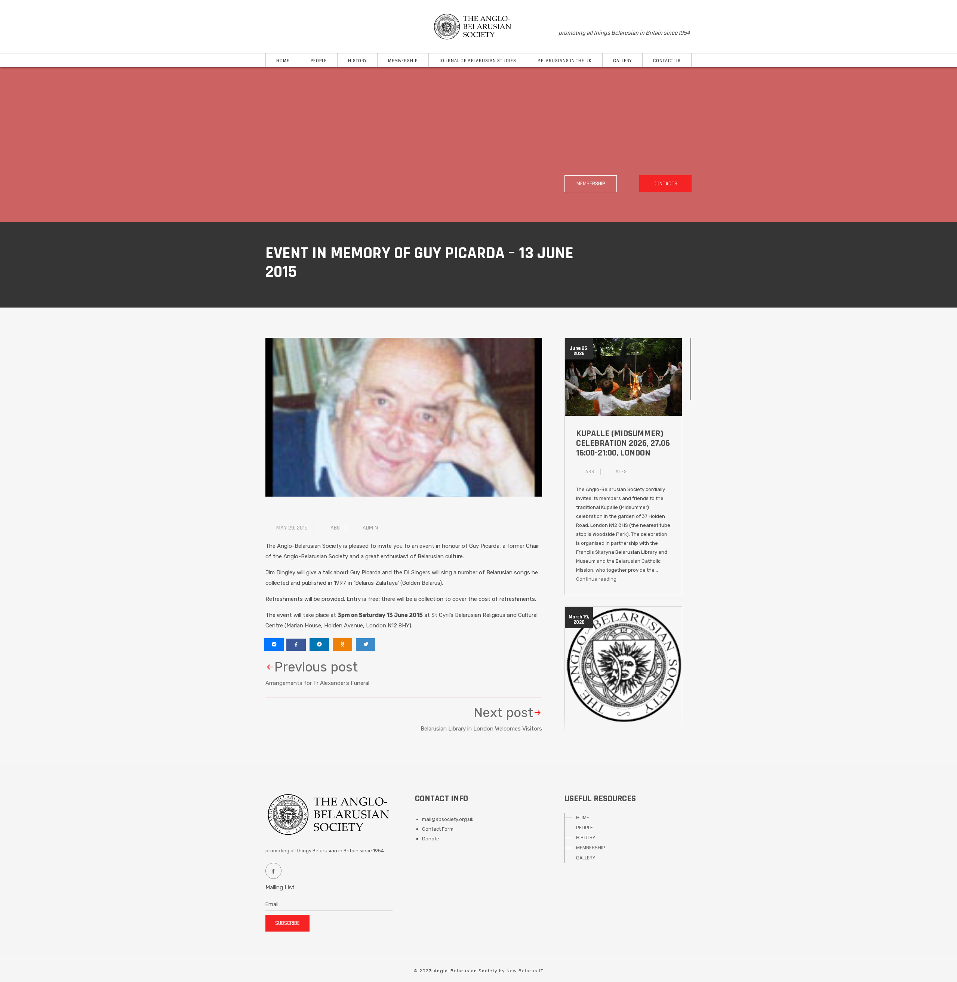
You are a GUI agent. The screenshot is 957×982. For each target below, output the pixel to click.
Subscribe (287, 923)
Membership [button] (403, 61)
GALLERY (585, 858)
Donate (430, 839)
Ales (621, 472)
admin (370, 528)
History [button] (357, 61)
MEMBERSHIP (590, 847)
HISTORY (585, 837)
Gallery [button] (622, 61)
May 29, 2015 (292, 528)
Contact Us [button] (667, 61)
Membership (590, 183)
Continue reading (596, 579)
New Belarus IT (525, 970)
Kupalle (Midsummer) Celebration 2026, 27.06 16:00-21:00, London (623, 443)
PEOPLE (584, 827)
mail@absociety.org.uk (448, 819)
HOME (582, 817)
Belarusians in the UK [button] (565, 61)
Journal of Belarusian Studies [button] (477, 61)
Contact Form (437, 829)
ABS (335, 528)
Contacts (665, 183)
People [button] (319, 61)
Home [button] (282, 61)
